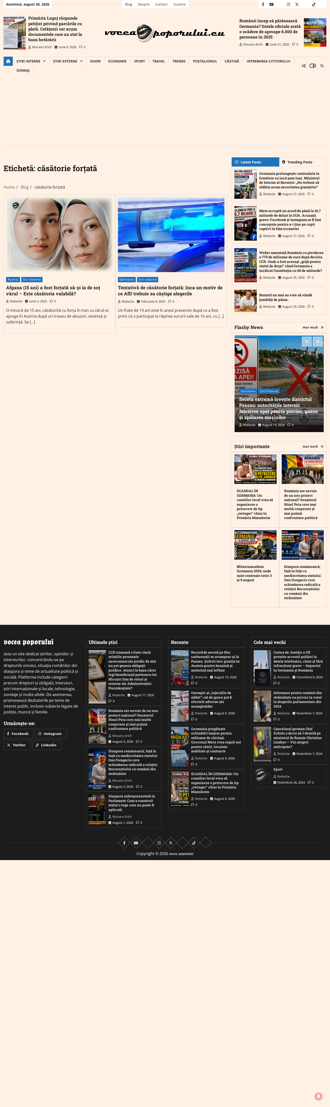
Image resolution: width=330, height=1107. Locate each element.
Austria (13, 279)
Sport (139, 61)
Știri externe (65, 61)
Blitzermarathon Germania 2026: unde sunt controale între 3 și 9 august (254, 573)
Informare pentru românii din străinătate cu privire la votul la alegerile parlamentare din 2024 (297, 699)
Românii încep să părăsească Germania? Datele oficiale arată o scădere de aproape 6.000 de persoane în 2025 (270, 28)
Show (95, 61)
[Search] (321, 65)
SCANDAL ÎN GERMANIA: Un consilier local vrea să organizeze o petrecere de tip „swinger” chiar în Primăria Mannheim (255, 504)
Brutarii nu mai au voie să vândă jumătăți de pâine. (285, 297)
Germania (127, 279)
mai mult (310, 327)
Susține (179, 4)
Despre (144, 4)
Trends (179, 61)
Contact (161, 4)
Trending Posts (299, 162)
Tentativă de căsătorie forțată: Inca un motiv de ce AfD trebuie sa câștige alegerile (170, 290)
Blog (128, 4)
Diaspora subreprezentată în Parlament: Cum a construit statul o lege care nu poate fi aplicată (131, 803)
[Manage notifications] (319, 1096)
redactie (16, 301)
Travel (158, 61)
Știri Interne (28, 61)
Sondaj (23, 70)
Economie (117, 61)
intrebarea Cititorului (268, 61)
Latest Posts (251, 162)
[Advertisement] (165, 111)
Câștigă (232, 61)
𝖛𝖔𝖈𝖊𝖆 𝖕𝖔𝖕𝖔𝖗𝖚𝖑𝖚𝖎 (181, 853)
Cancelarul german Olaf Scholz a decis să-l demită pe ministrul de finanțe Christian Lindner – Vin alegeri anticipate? (297, 737)
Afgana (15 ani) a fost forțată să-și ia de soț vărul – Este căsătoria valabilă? (53, 290)
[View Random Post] (303, 65)
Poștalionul (205, 61)
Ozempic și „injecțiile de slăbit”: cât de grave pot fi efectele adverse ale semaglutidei (211, 699)
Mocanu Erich (42, 47)
